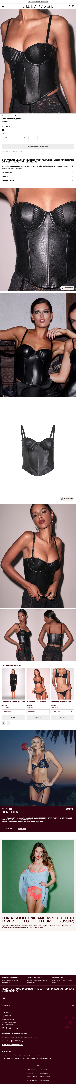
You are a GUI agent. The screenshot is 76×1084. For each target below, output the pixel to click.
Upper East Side (44, 1058)
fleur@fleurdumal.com (8, 1019)
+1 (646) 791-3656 (6, 1016)
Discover (6, 1005)
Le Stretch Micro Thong (61, 702)
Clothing (10, 116)
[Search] (69, 6)
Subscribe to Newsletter (12, 1044)
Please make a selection (38, 146)
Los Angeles (7, 1058)
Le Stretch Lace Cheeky (36, 702)
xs (6, 138)
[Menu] (3, 6)
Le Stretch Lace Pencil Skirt (13, 702)
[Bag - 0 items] (73, 6)
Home (4, 116)
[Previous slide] (3, 723)
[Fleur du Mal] (38, 6)
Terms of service (31, 1073)
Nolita (18, 1058)
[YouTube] (17, 1029)
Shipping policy (44, 1073)
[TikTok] (6, 1029)
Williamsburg (29, 1058)
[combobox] (13, 711)
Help (4, 998)
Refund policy (31, 1070)
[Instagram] (3, 1029)
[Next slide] (8, 723)
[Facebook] (14, 1029)
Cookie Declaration (44, 1076)
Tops (16, 116)
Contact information (31, 1076)
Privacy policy (44, 1070)
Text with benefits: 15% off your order (38, 2)
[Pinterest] (10, 1029)
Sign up (9, 828)
